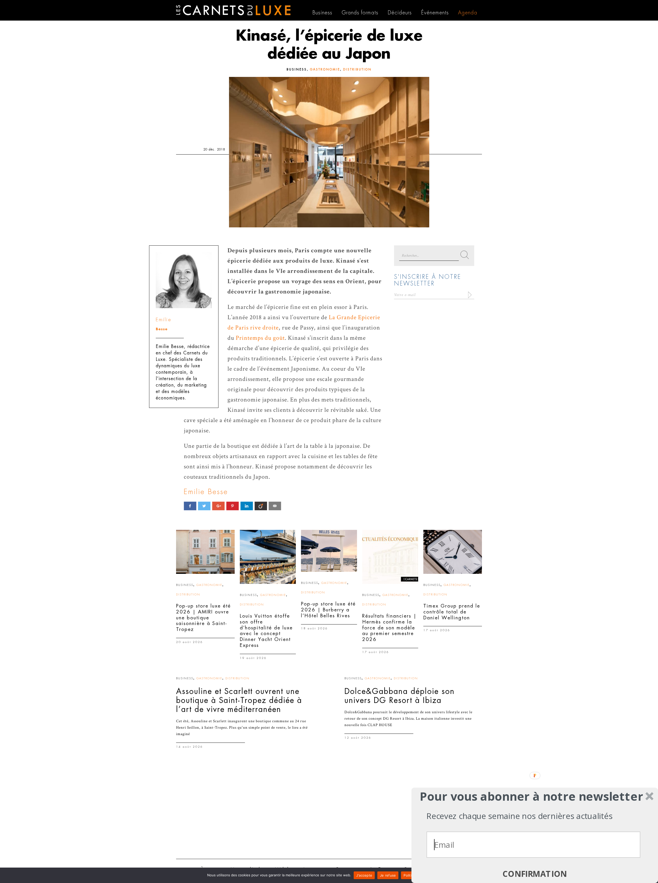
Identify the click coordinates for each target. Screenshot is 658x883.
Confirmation (534, 873)
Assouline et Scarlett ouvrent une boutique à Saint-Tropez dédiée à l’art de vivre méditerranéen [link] (239, 700)
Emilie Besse (206, 491)
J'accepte (364, 875)
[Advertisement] (329, 815)
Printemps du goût (260, 338)
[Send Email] (275, 505)
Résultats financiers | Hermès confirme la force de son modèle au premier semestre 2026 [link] (389, 627)
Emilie (163, 319)
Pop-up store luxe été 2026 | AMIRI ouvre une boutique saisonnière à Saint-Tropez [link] (203, 617)
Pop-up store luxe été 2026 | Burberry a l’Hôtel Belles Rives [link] (328, 609)
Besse (162, 329)
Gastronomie (325, 69)
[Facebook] (190, 505)
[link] (205, 552)
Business (297, 69)
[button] (531, 796)
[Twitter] (204, 505)
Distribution (357, 69)
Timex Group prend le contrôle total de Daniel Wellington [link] (451, 611)
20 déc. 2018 (214, 149)
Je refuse (388, 875)
